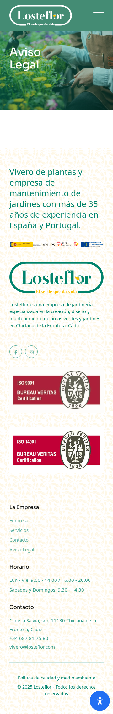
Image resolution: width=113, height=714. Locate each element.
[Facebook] (15, 351)
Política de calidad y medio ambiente (56, 678)
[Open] (100, 701)
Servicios (19, 530)
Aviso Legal (21, 549)
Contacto (19, 540)
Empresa (18, 520)
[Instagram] (31, 351)
